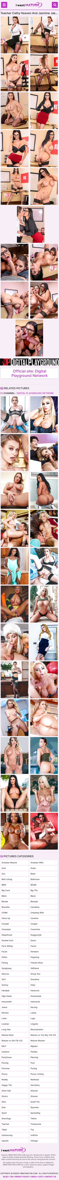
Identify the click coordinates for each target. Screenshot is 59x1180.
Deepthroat (7, 935)
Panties (34, 1051)
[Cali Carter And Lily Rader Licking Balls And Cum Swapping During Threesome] (14, 755)
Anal (4, 868)
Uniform (34, 1135)
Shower (34, 1096)
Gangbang (6, 968)
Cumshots (35, 929)
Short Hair (6, 1090)
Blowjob (34, 901)
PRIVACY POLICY (22, 1177)
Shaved (34, 1090)
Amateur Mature (9, 862)
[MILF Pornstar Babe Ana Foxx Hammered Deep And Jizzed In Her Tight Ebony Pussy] (14, 566)
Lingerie (34, 1024)
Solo (4, 1107)
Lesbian (5, 1024)
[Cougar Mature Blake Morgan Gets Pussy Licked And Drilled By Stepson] (14, 528)
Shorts (5, 1096)
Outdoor (5, 1051)
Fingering (35, 957)
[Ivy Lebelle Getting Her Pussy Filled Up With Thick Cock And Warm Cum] (44, 831)
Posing (34, 1068)
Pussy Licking (37, 1074)
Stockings (6, 1118)
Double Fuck (7, 940)
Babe (33, 873)
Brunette (6, 907)
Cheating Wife (37, 912)
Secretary (35, 1085)
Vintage (34, 1140)
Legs (33, 1018)
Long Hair (6, 1029)
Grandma (35, 979)
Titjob (4, 1129)
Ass (3, 873)
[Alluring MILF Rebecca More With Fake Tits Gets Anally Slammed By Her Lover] (14, 642)
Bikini (4, 896)
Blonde (5, 901)
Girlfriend (35, 968)
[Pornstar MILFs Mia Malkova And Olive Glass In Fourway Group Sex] (44, 717)
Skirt (4, 1102)
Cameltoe (35, 907)
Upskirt (5, 1140)
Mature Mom (8, 1035)
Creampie (6, 929)
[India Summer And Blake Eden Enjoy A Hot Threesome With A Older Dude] (14, 793)
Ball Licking (7, 879)
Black (33, 896)
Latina (33, 1013)
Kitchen (5, 1013)
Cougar (34, 924)
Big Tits (34, 890)
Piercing (34, 1057)
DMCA (34, 1177)
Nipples (34, 1046)
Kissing (34, 1007)
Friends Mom (37, 962)
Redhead (35, 1079)
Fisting (5, 962)
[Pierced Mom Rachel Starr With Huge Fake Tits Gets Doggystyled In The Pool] (44, 755)
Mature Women (38, 1040)
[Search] (55, 5)
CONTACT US (50, 1177)
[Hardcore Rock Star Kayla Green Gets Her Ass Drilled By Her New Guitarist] (44, 414)
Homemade (36, 996)
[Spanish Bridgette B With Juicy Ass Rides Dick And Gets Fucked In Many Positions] (44, 793)
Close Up (6, 918)
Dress (33, 940)
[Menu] (4, 5)
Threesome (36, 1124)
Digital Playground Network (35, 393)
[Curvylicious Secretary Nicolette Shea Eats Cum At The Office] (44, 679)
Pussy (4, 1074)
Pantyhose (7, 1057)
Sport (4, 1113)
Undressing (7, 1135)
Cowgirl (5, 924)
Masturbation (37, 1029)
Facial (4, 951)
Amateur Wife (37, 862)
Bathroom (35, 879)
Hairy (33, 985)
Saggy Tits (7, 1085)
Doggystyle (36, 935)
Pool (33, 1063)
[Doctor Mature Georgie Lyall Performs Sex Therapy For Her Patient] (14, 414)
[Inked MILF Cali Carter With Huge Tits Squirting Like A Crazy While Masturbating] (14, 490)
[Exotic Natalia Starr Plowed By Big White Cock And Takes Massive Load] (14, 717)
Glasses (5, 974)
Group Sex (35, 974)
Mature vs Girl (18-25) (12, 1040)
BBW (4, 885)
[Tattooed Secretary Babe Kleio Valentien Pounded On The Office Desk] (14, 679)
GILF (4, 979)
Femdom (35, 951)
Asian (33, 868)
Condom (34, 918)
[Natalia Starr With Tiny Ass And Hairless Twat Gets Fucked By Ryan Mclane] (14, 452)
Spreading (35, 1113)
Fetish (4, 957)
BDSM (33, 885)
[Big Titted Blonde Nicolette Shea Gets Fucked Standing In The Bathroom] (44, 604)
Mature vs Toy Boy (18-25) (43, 1035)
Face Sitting (7, 946)
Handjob (5, 990)
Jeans (4, 1007)
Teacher (5, 1124)
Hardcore (35, 990)
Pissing (5, 1063)
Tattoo (34, 1118)
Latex (4, 1018)
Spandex (35, 1107)
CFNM (4, 912)
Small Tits (35, 1102)
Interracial (35, 1001)
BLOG (5, 1177)
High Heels (7, 996)
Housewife (7, 1001)
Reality (5, 1079)
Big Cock (6, 890)
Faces (33, 946)
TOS (11, 1177)
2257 (40, 1177)
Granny (5, 985)
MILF (4, 1046)
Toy (32, 1129)
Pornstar (6, 1068)
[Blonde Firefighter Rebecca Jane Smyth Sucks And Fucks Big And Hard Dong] (14, 604)
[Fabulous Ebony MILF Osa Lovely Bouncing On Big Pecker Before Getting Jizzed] (14, 831)
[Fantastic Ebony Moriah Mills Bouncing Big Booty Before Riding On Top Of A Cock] (44, 490)
